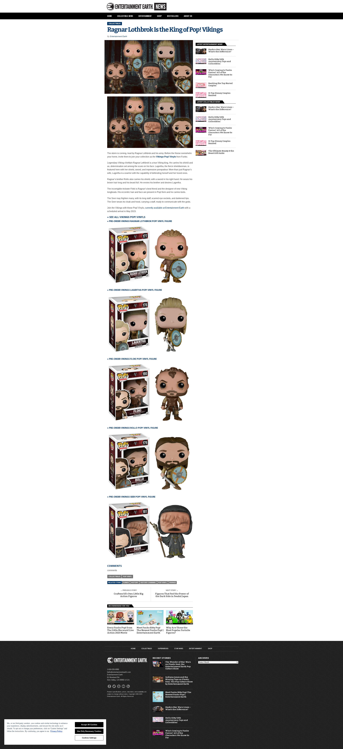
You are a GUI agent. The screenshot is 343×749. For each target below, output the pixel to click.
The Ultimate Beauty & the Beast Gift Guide (221, 152)
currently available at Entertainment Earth (164, 208)
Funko (126, 582)
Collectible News (125, 15)
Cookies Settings (89, 738)
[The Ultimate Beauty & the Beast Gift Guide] (201, 155)
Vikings (172, 582)
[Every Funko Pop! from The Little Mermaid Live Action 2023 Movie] (120, 624)
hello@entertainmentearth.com (119, 672)
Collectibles (114, 576)
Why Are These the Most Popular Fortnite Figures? (178, 630)
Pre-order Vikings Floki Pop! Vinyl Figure (133, 358)
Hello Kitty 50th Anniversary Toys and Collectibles (219, 61)
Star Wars (178, 648)
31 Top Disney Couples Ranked (219, 94)
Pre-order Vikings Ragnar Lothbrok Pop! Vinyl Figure (140, 221)
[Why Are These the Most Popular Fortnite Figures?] (179, 624)
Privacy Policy (56, 731)
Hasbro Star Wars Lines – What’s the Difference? (221, 51)
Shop (159, 15)
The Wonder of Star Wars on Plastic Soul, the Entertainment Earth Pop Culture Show (178, 665)
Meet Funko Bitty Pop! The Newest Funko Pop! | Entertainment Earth (150, 630)
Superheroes (163, 648)
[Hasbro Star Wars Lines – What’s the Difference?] (201, 53)
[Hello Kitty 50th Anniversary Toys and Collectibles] (201, 63)
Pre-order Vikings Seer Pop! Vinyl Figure (132, 496)
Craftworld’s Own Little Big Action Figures (128, 595)
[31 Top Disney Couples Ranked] (201, 97)
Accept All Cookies (89, 725)
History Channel (148, 582)
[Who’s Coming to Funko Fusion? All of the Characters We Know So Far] (201, 74)
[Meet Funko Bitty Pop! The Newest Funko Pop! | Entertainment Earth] (158, 701)
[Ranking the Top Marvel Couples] (201, 87)
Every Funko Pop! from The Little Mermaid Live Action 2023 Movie (120, 630)
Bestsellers (172, 15)
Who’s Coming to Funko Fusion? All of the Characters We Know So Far (220, 73)
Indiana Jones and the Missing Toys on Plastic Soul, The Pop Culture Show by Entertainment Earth (179, 680)
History (134, 582)
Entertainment (145, 15)
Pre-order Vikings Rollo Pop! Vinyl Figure (133, 427)
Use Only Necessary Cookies (89, 731)
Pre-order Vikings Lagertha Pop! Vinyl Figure (135, 289)
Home (109, 15)
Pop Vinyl (127, 576)
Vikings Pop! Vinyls (166, 157)
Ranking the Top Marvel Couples (220, 84)
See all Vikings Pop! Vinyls (127, 217)
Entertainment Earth (118, 36)
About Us (188, 15)
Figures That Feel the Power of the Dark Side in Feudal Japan (172, 595)
